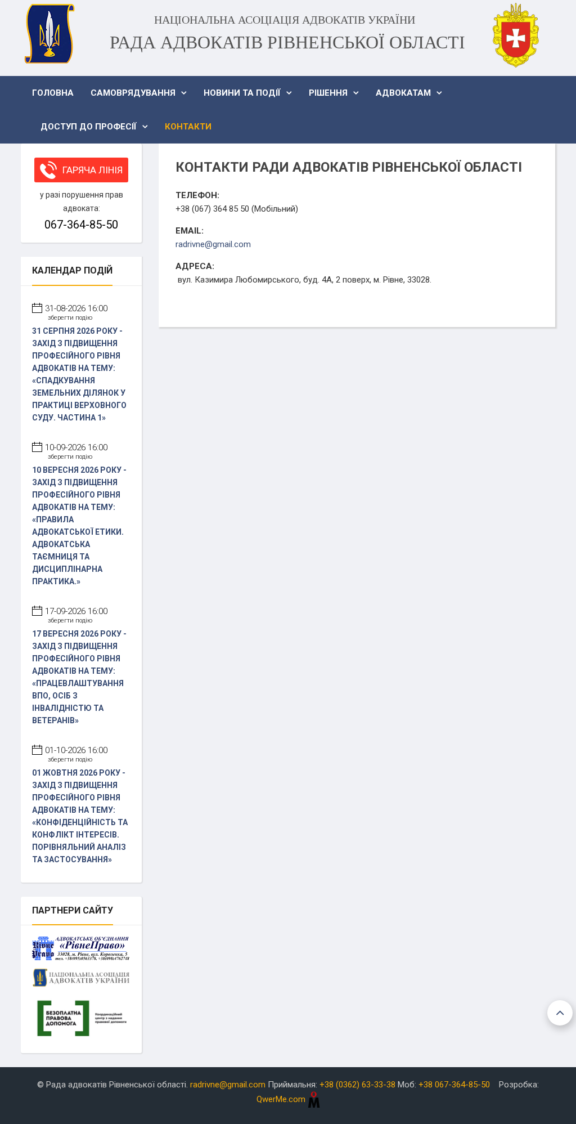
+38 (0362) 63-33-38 (357, 1085)
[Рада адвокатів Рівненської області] (49, 34)
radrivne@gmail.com (213, 244)
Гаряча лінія (92, 170)
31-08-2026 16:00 (76, 312)
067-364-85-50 (81, 224)
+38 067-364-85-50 (454, 1085)
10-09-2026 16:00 (76, 451)
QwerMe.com (282, 1099)
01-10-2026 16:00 (76, 754)
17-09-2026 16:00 (76, 615)
